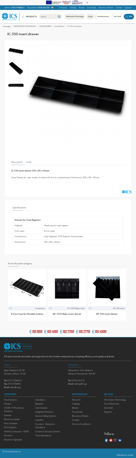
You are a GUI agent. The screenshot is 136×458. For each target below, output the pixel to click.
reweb (130, 455)
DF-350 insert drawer (107, 313)
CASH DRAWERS (45, 26)
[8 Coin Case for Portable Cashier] (27, 288)
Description (17, 162)
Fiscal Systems (11, 451)
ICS (10, 308)
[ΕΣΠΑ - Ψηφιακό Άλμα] (64, 2)
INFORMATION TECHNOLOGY (25, 26)
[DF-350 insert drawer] (107, 288)
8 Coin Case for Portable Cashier (27, 313)
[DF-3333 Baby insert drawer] (67, 288)
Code (28, 162)
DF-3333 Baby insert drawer (67, 313)
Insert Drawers (59, 26)
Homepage (7, 26)
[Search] (59, 16)
